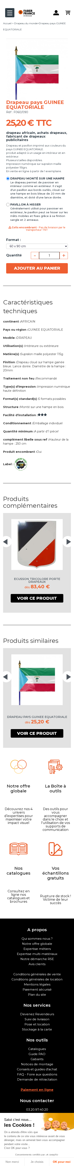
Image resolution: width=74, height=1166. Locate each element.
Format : (13, 240)
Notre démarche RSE (37, 959)
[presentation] (6, 541)
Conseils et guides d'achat (37, 1069)
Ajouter (37, 268)
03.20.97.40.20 (37, 1109)
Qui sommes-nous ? (37, 939)
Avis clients (37, 964)
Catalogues (37, 1049)
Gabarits (37, 1059)
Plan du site (37, 994)
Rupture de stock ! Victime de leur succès (55, 899)
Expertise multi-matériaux (37, 954)
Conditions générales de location (37, 979)
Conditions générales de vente (37, 974)
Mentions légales (37, 984)
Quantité (14, 255)
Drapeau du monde (25, 23)
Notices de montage (37, 1064)
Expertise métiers (37, 949)
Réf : (9, 112)
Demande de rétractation (37, 1079)
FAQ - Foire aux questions (37, 1074)
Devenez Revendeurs (37, 1014)
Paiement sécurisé (37, 989)
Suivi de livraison (37, 1019)
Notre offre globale (37, 944)
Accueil (7, 23)
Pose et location (37, 1024)
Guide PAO (37, 1054)
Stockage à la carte (37, 1029)
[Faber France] (24, 9)
